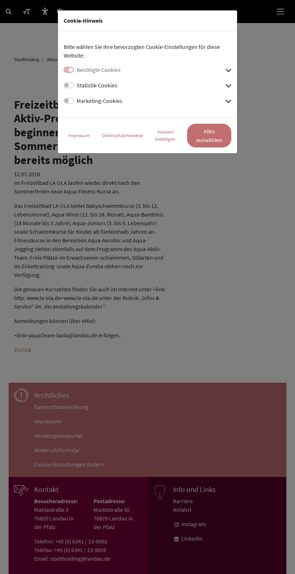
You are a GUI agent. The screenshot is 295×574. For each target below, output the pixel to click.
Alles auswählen (209, 136)
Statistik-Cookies (97, 85)
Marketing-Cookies (99, 100)
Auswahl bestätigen (165, 135)
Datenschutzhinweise (122, 135)
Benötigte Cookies (99, 69)
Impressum (79, 135)
